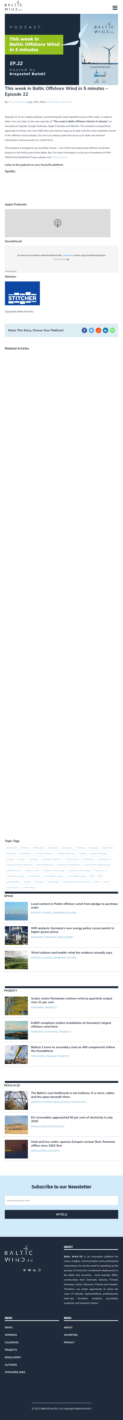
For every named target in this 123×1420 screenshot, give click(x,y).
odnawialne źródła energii (97, 864)
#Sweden (94, 847)
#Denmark (12, 847)
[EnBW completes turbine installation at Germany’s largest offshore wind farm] (16, 1030)
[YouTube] (29, 1270)
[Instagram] (39, 1270)
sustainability (13, 881)
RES (92, 876)
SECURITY (54, 1150)
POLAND (71, 912)
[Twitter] (24, 1270)
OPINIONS (59, 912)
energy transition (98, 853)
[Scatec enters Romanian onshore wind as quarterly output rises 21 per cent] (16, 1006)
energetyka (25, 853)
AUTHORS (53, 101)
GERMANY (37, 937)
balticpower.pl (59, 157)
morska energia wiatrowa (20, 864)
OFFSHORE (51, 1031)
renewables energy (53, 876)
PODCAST (66, 101)
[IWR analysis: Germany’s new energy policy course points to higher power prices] (16, 935)
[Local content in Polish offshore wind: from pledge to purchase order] (16, 911)
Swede (27, 881)
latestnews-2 (104, 859)
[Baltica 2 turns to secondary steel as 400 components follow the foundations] (16, 1054)
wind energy (13, 887)
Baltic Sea (108, 847)
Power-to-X (100, 870)
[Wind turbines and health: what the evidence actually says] (16, 960)
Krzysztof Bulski (17, 101)
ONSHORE (37, 1007)
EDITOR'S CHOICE (41, 912)
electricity (11, 853)
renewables (34, 876)
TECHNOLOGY (78, 1101)
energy (82, 853)
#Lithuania (67, 847)
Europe (10, 859)
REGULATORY (65, 937)
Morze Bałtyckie (45, 864)
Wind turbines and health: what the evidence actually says (71, 952)
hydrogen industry (52, 859)
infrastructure (72, 859)
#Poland (81, 847)
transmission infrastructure (76, 881)
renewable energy (15, 876)
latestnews (88, 859)
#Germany (53, 847)
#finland (25, 847)
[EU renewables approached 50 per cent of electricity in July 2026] (16, 1125)
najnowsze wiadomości (68, 864)
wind (96, 881)
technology (52, 881)
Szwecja (39, 881)
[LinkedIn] (34, 1270)
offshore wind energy (54, 870)
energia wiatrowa (44, 853)
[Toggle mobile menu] (115, 7)
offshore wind (14, 870)
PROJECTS (51, 1007)
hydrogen (33, 859)
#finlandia (38, 847)
